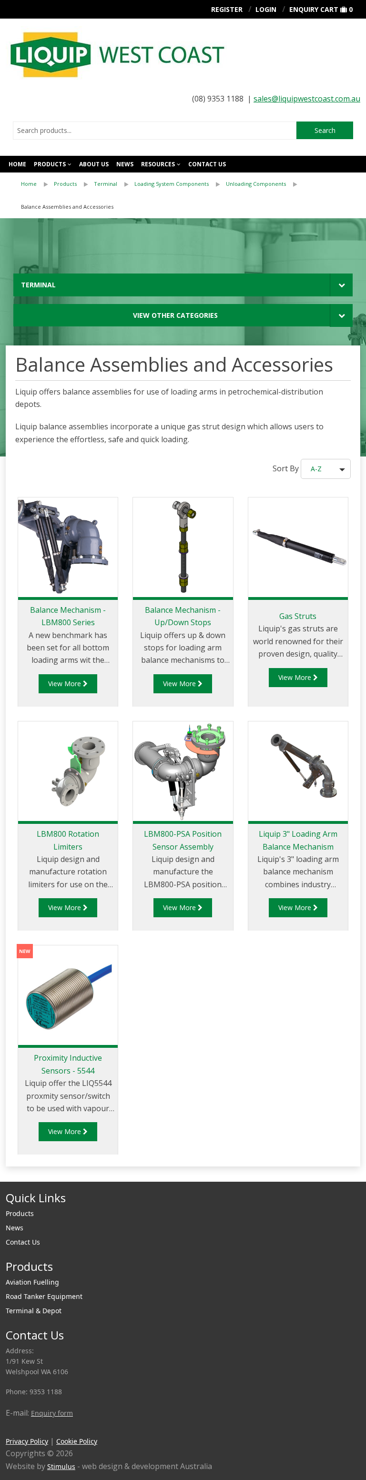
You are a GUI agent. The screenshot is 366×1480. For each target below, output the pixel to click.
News (124, 164)
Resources (158, 164)
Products (50, 164)
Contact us (207, 164)
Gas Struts (297, 616)
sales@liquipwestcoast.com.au (307, 98)
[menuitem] (37, 183)
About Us (94, 164)
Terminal (105, 183)
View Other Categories (175, 315)
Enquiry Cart (313, 9)
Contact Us (23, 1242)
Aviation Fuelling (32, 1282)
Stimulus (61, 1466)
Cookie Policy (76, 1441)
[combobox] (154, 130)
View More (65, 683)
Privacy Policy (27, 1441)
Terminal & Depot (33, 1310)
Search (325, 130)
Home (17, 164)
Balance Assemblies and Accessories (67, 206)
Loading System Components (171, 183)
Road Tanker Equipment (44, 1296)
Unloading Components (256, 183)
